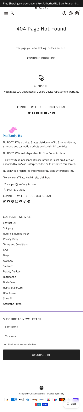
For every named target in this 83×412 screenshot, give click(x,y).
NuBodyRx (40, 393)
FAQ (5, 250)
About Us (8, 260)
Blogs (6, 255)
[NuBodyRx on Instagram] (41, 113)
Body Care (9, 282)
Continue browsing (41, 58)
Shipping (8, 228)
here (47, 177)
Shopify (60, 393)
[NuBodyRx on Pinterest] (37, 113)
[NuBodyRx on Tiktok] (49, 113)
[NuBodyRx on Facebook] (33, 113)
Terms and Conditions (15, 244)
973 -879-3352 (14, 189)
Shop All (7, 298)
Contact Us (9, 223)
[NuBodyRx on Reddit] (53, 113)
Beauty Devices (12, 271)
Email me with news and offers (22, 344)
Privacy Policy (11, 239)
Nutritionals (9, 277)
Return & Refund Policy (16, 233)
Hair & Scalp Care (13, 287)
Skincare (8, 266)
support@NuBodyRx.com (19, 184)
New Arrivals (10, 293)
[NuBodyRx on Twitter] (29, 113)
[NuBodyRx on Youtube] (45, 113)
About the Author (12, 304)
